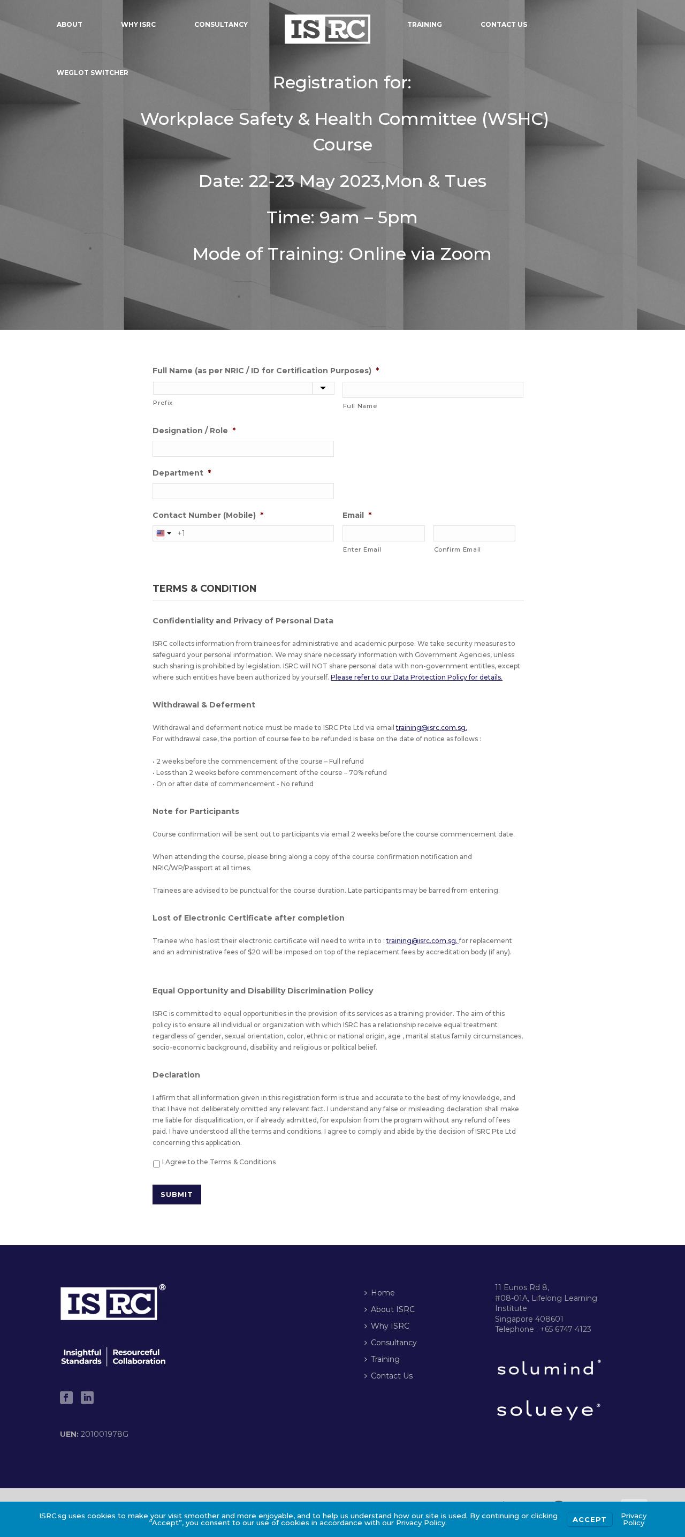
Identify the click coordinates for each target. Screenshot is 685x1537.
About (69, 24)
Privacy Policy (633, 1519)
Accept (590, 1519)
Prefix (163, 402)
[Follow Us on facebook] (66, 1398)
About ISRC (393, 1309)
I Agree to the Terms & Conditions (219, 1162)
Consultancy (221, 24)
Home (383, 1293)
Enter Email (362, 549)
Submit (177, 1194)
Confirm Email (458, 549)
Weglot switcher (92, 73)
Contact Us (504, 24)
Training (424, 24)
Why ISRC (138, 24)
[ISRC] (327, 24)
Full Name (360, 406)
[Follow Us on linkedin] (87, 1398)
